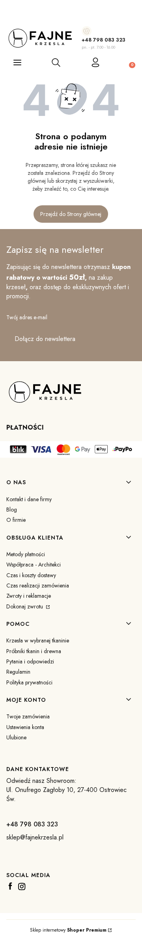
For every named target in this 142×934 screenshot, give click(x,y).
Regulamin (18, 672)
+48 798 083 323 (103, 40)
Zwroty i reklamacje (28, 596)
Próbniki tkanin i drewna (33, 651)
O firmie (16, 520)
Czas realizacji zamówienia (37, 585)
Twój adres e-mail (26, 317)
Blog (11, 509)
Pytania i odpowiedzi (30, 661)
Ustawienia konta (25, 727)
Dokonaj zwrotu (25, 606)
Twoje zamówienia (28, 716)
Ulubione (16, 737)
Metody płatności (25, 554)
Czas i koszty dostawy (31, 575)
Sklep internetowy (68, 930)
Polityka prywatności (29, 682)
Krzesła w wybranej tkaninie (37, 640)
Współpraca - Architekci (33, 564)
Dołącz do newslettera (45, 338)
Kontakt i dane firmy (29, 499)
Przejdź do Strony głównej (70, 214)
